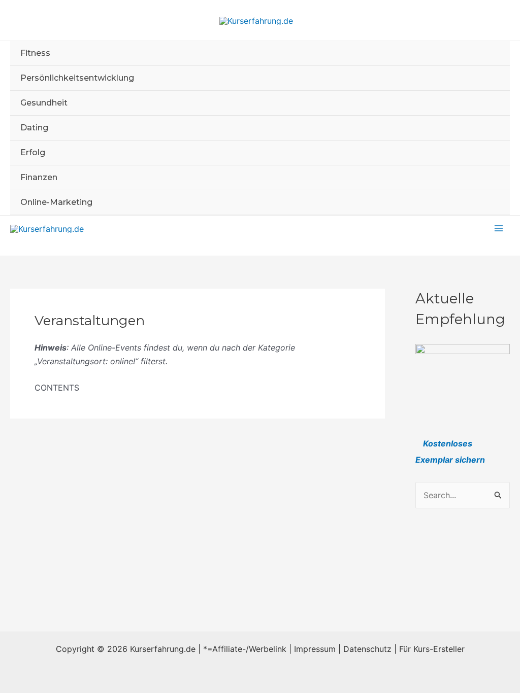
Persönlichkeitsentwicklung (77, 78)
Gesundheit (44, 103)
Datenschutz (367, 649)
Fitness (35, 53)
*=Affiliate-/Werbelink (244, 649)
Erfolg (32, 152)
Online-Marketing (56, 202)
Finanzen (38, 177)
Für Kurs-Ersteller (432, 649)
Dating (34, 127)
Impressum (315, 649)
